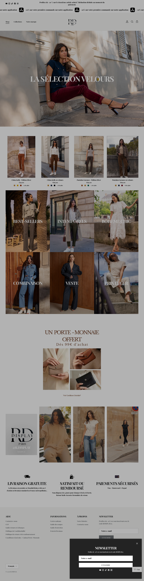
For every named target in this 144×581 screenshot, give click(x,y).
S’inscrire (105, 565)
